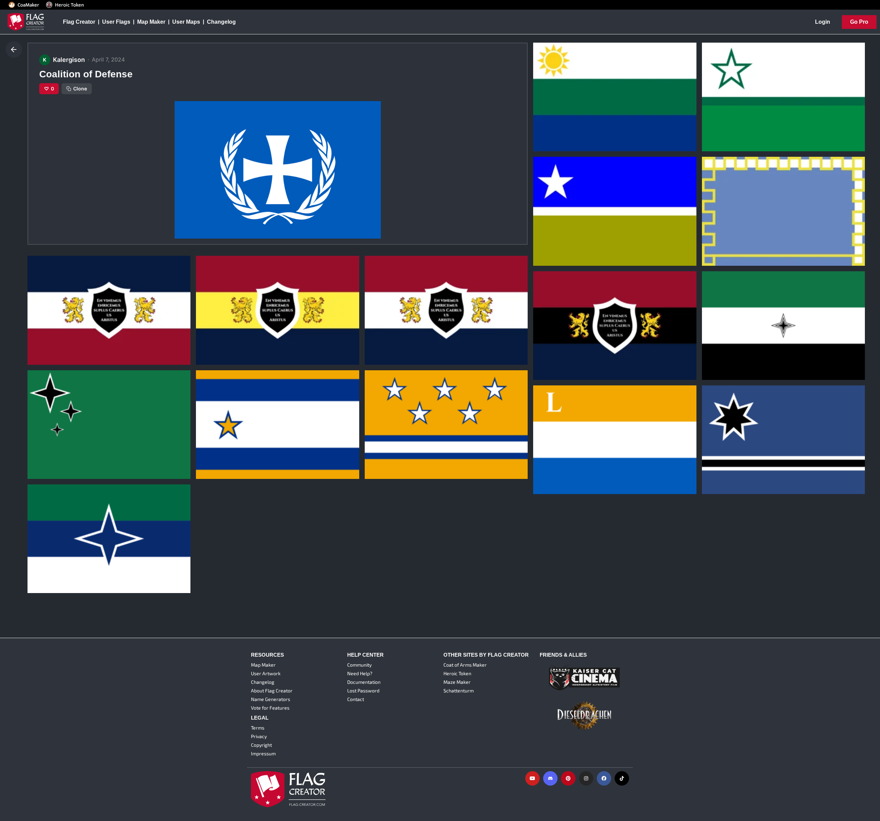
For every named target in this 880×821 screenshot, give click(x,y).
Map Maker (151, 22)
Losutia (548, 461)
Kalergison (549, 129)
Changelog (221, 22)
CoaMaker (28, 5)
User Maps (186, 22)
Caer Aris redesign (562, 346)
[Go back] (14, 49)
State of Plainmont (731, 118)
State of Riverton (560, 118)
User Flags (116, 22)
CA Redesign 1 (389, 331)
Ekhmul (42, 445)
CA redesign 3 (51, 331)
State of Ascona (559, 232)
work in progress (729, 232)
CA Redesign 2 (220, 331)
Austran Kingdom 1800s (64, 560)
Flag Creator (79, 22)
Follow (567, 141)
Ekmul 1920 (722, 346)
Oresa (714, 461)
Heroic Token (69, 5)
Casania (380, 445)
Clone (80, 88)
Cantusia (212, 445)
